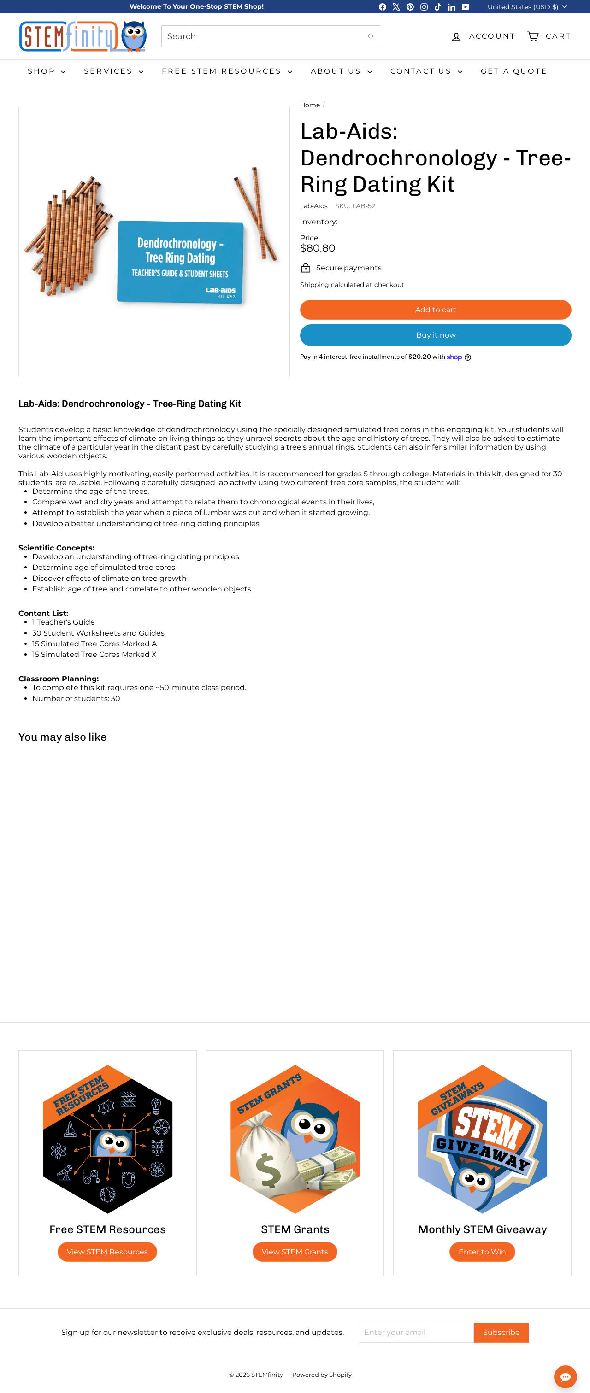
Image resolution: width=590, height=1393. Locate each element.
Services (110, 71)
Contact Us (422, 71)
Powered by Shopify (322, 1374)
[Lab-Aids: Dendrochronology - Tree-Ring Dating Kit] (64, 837)
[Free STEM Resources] (108, 1139)
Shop (43, 71)
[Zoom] (154, 241)
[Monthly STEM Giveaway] (482, 1139)
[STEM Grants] (295, 1139)
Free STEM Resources (223, 71)
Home (310, 105)
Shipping (314, 284)
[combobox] (270, 36)
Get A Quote (514, 71)
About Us (338, 71)
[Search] (371, 36)
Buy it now (436, 335)
